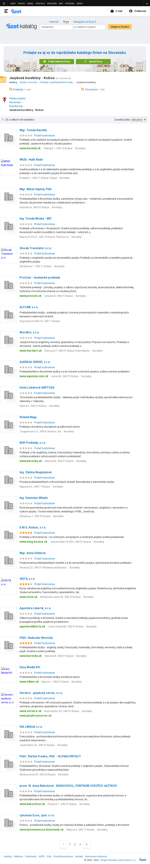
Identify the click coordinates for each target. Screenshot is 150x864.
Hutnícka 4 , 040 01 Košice (34, 207)
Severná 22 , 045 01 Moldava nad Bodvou (43, 567)
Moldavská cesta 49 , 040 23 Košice (60, 596)
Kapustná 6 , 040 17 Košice (35, 486)
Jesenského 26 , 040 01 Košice (37, 745)
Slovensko (15, 102)
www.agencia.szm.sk (34, 376)
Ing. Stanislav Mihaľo (34, 498)
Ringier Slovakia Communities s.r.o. (118, 860)
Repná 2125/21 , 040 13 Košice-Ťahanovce (44, 236)
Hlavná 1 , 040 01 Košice (55, 681)
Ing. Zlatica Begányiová (36, 472)
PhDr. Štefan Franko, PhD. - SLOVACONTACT (50, 756)
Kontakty (80, 148)
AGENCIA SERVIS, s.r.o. (35, 362)
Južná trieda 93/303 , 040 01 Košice (70, 541)
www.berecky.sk (31, 461)
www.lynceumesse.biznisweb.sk (42, 829)
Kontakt (79, 856)
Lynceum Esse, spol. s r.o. (37, 815)
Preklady (18, 89)
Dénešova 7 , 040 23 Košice (35, 516)
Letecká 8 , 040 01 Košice (58, 295)
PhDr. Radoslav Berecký (36, 638)
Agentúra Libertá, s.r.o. (35, 608)
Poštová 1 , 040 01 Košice (62, 804)
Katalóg (8, 856)
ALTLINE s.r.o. (29, 307)
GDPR (41, 856)
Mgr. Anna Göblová (33, 553)
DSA (49, 856)
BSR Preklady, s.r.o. (33, 442)
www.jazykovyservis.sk (36, 715)
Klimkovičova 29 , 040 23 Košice (38, 774)
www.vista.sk (29, 597)
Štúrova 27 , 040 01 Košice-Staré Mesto (67, 350)
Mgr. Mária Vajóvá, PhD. (36, 189)
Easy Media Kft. (30, 667)
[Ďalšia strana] (86, 844)
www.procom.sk (31, 296)
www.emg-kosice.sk (33, 541)
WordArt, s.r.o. (30, 332)
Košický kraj (15, 106)
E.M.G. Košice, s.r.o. (33, 527)
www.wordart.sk (31, 350)
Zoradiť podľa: (122, 119)
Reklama (18, 856)
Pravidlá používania (63, 856)
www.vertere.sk (31, 711)
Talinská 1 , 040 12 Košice (57, 148)
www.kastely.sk (30, 148)
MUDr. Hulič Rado (31, 159)
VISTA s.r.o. (27, 579)
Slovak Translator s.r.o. (36, 248)
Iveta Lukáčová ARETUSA (37, 387)
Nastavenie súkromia (96, 856)
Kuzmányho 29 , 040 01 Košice (61, 711)
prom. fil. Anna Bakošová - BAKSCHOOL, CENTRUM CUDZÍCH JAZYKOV (68, 785)
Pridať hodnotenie (44, 135)
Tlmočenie (91, 89)
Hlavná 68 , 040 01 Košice (59, 461)
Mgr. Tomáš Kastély (33, 130)
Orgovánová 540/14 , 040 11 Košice (40, 321)
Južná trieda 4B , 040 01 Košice (66, 626)
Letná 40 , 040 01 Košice (65, 376)
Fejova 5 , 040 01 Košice (33, 405)
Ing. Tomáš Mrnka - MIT (36, 218)
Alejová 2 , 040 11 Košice (80, 829)
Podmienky (30, 856)
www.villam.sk (29, 681)
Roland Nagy (28, 417)
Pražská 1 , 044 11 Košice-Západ (38, 177)
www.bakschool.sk (32, 804)
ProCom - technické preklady (40, 277)
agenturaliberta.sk (32, 626)
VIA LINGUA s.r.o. (31, 726)
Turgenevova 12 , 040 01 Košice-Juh (40, 431)
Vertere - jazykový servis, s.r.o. (41, 693)
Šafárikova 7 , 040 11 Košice (36, 266)
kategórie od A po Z (85, 21)
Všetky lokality (17, 98)
